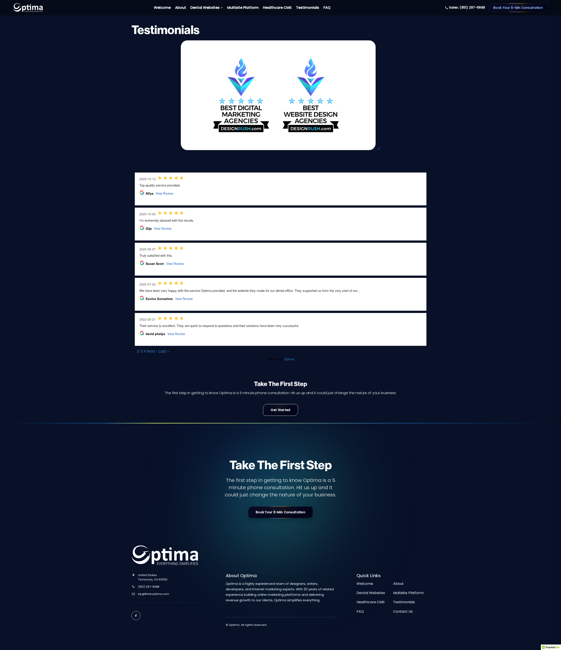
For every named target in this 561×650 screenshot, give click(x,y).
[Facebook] (136, 615)
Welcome (365, 583)
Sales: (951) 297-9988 (466, 7)
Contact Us (403, 611)
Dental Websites (371, 592)
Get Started (280, 410)
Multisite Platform (408, 592)
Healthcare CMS (371, 602)
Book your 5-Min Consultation (280, 512)
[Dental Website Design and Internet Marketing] (28, 13)
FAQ (360, 611)
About (398, 583)
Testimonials (404, 602)
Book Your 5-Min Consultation (518, 7)
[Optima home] (164, 555)
